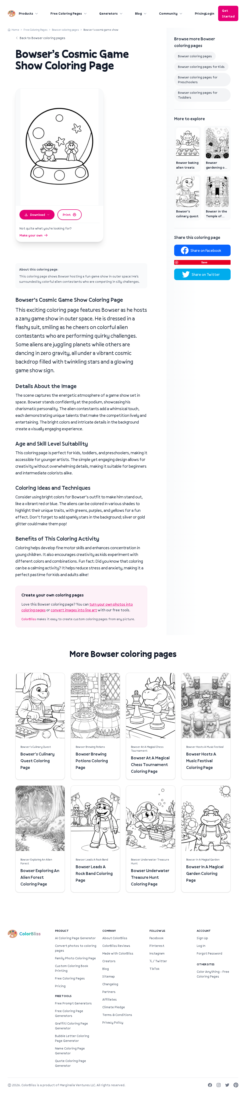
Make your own (31, 235)
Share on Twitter (206, 274)
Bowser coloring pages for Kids (201, 67)
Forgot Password (209, 953)
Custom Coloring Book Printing (71, 968)
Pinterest (156, 946)
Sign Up (202, 938)
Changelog (110, 984)
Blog (138, 13)
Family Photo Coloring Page (75, 958)
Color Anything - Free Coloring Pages (213, 974)
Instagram (157, 953)
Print (67, 214)
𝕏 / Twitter (158, 961)
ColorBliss (28, 619)
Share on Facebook (206, 250)
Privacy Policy (112, 1022)
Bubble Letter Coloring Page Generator (72, 1038)
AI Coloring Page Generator (75, 938)
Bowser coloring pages (65, 29)
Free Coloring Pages (66, 13)
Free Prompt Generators (73, 1003)
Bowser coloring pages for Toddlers (197, 95)
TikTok (154, 969)
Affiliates (109, 999)
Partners (109, 992)
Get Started (228, 13)
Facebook (156, 938)
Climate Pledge (113, 1007)
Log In (201, 946)
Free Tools (63, 996)
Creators (109, 961)
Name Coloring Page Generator (70, 1050)
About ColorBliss (114, 938)
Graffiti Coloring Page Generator (71, 1025)
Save (204, 262)
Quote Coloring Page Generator (70, 1063)
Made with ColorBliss (117, 953)
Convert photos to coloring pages (75, 948)
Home (15, 29)
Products (26, 13)
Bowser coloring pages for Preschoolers (197, 79)
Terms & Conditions (117, 1015)
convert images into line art (74, 609)
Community (168, 13)
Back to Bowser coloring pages (42, 38)
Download (37, 214)
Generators (108, 13)
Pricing (200, 13)
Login (210, 13)
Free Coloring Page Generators (69, 1013)
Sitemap (108, 976)
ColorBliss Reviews (116, 946)
